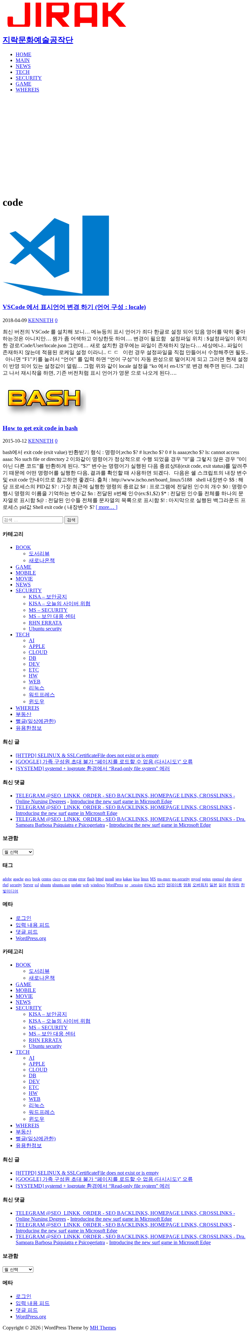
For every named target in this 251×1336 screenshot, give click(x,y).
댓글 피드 (27, 932)
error (82, 879)
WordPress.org (31, 938)
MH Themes (103, 1327)
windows (98, 885)
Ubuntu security (45, 628)
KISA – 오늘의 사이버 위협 (60, 603)
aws (28, 879)
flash (90, 879)
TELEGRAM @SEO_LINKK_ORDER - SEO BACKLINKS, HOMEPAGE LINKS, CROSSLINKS (124, 807)
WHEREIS (27, 89)
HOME (23, 54)
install (109, 879)
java (118, 879)
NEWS (23, 66)
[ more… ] (106, 507)
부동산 (23, 714)
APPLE (37, 646)
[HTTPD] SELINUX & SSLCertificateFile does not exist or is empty (87, 755)
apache (18, 879)
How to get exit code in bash (40, 428)
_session (136, 885)
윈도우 (36, 701)
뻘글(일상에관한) (36, 721)
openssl (218, 879)
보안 (161, 885)
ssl (37, 885)
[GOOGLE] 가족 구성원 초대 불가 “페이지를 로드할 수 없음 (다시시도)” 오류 (104, 761)
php (228, 879)
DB (32, 658)
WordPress (114, 885)
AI (31, 640)
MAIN (23, 60)
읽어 (222, 885)
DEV (34, 664)
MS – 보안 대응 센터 (52, 616)
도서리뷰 (39, 553)
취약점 (234, 885)
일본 (213, 885)
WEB (35, 681)
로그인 (23, 918)
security (16, 885)
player (237, 879)
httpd (100, 879)
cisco (56, 879)
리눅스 (36, 688)
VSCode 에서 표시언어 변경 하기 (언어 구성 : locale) (74, 306)
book (36, 879)
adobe (7, 879)
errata (72, 879)
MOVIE (24, 578)
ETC (34, 670)
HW (33, 675)
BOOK (23, 547)
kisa (136, 879)
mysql (196, 879)
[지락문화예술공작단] (68, 25)
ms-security (181, 879)
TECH (23, 72)
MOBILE (26, 573)
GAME (23, 84)
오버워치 (200, 885)
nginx (206, 879)
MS (153, 879)
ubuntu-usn (61, 885)
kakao (127, 879)
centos (46, 879)
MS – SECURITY (48, 610)
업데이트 (174, 885)
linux (145, 879)
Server (28, 885)
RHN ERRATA (45, 623)
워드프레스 (42, 694)
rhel (5, 885)
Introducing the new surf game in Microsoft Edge (121, 801)
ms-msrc (164, 879)
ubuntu (45, 885)
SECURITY (29, 78)
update (76, 885)
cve (64, 879)
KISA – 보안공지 (48, 596)
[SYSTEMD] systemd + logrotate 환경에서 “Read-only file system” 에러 (93, 768)
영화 (187, 885)
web (86, 885)
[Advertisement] (125, 143)
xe (126, 885)
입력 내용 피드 (33, 925)
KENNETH (41, 320)
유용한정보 (29, 728)
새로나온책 (42, 560)
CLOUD (38, 652)
